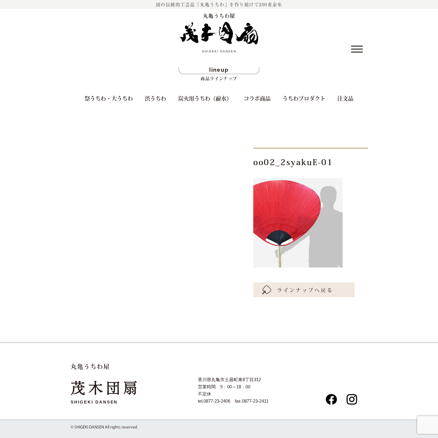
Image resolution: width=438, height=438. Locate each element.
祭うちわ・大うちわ (109, 98)
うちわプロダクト (303, 98)
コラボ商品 (257, 98)
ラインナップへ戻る (305, 290)
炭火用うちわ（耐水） (205, 98)
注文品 (345, 98)
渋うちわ (155, 98)
